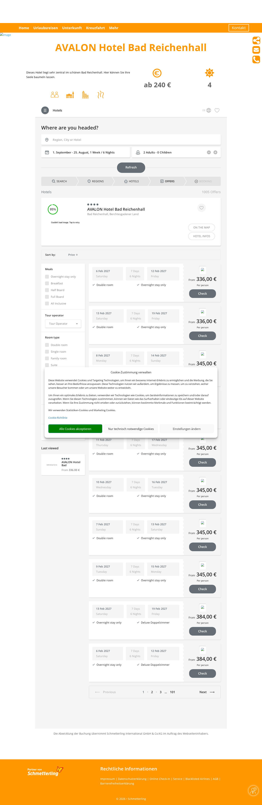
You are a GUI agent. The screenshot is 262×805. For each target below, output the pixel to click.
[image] (5, 35)
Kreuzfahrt (95, 28)
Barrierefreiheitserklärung (117, 783)
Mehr (113, 28)
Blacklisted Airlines (197, 779)
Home (24, 28)
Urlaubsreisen (45, 28)
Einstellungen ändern (187, 429)
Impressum (107, 779)
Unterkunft (72, 28)
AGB (215, 779)
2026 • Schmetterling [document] (132, 799)
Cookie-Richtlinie (57, 417)
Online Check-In (160, 779)
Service (177, 779)
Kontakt (239, 27)
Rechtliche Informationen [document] (128, 768)
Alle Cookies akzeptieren (75, 429)
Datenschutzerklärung (132, 779)
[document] (131, 48)
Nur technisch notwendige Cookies (131, 429)
